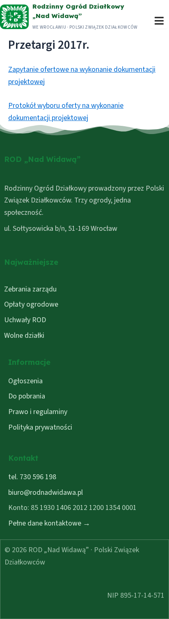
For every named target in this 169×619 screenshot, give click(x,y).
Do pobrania (26, 396)
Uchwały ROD (25, 320)
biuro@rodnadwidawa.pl (45, 492)
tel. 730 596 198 (32, 477)
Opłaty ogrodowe (31, 304)
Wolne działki (24, 335)
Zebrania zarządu (30, 289)
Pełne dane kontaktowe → (49, 523)
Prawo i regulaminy (37, 412)
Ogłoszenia (25, 381)
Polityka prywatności (40, 427)
